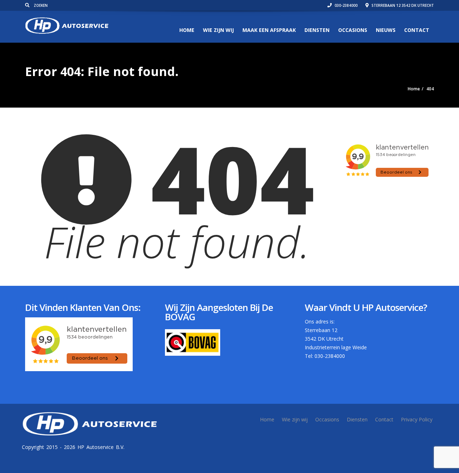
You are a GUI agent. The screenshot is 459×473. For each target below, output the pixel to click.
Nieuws (386, 30)
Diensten (317, 30)
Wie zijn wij (218, 30)
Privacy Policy (416, 419)
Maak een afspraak (269, 30)
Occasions (352, 30)
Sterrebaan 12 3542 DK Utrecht (402, 5)
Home (186, 30)
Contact (416, 30)
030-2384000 (345, 5)
